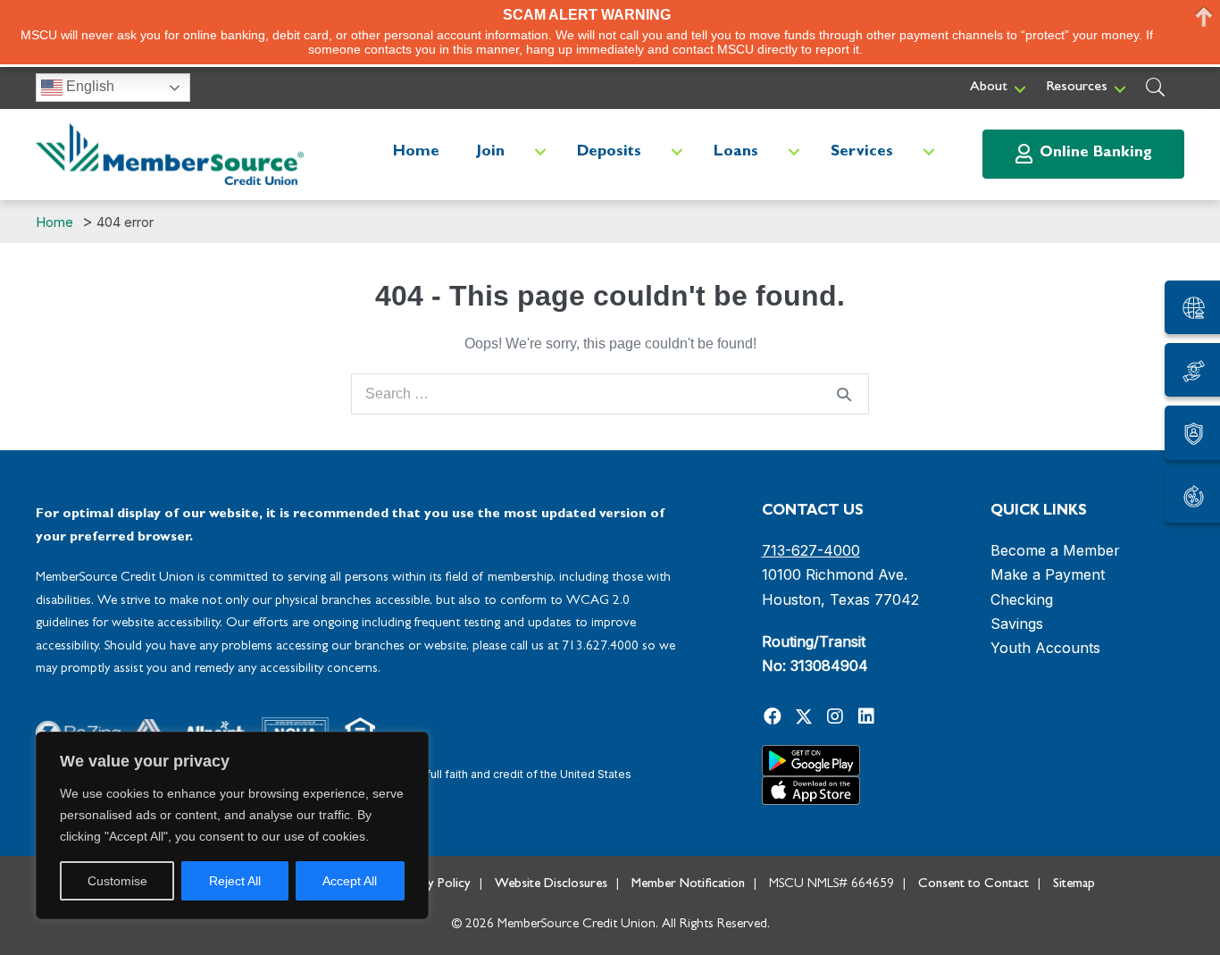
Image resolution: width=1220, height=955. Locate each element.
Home (416, 152)
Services (862, 152)
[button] (1019, 89)
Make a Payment (1047, 574)
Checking (1021, 599)
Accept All (349, 881)
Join (490, 152)
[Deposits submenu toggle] (677, 152)
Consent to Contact (973, 885)
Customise (117, 881)
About (988, 87)
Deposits (609, 152)
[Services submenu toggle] (929, 152)
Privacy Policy (433, 885)
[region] (232, 825)
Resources (1076, 87)
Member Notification (688, 885)
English (88, 86)
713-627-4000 (811, 550)
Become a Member (1055, 550)
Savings (1016, 623)
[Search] (844, 394)
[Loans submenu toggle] (794, 152)
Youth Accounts (1045, 648)
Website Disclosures (551, 885)
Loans (736, 152)
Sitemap (1074, 885)
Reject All (235, 881)
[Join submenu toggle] (540, 152)
